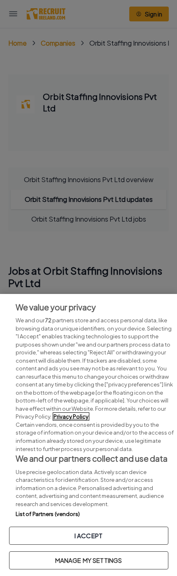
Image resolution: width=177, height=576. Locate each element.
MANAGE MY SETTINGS (88, 560)
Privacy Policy (71, 416)
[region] (88, 435)
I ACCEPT (88, 535)
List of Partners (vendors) (48, 514)
